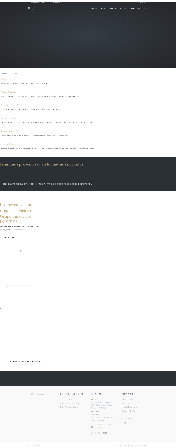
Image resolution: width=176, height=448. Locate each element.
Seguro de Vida (8, 79)
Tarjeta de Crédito (128, 411)
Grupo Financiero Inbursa (69, 407)
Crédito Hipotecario (11, 144)
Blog (124, 423)
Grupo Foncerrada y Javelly (69, 403)
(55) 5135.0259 (57, 2)
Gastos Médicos (8, 92)
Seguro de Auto (8, 118)
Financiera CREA (66, 399)
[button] (24, 361)
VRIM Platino (127, 419)
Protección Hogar (10, 131)
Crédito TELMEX (10, 105)
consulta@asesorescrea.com (39, 2)
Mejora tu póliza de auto (131, 415)
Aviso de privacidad (34, 445)
